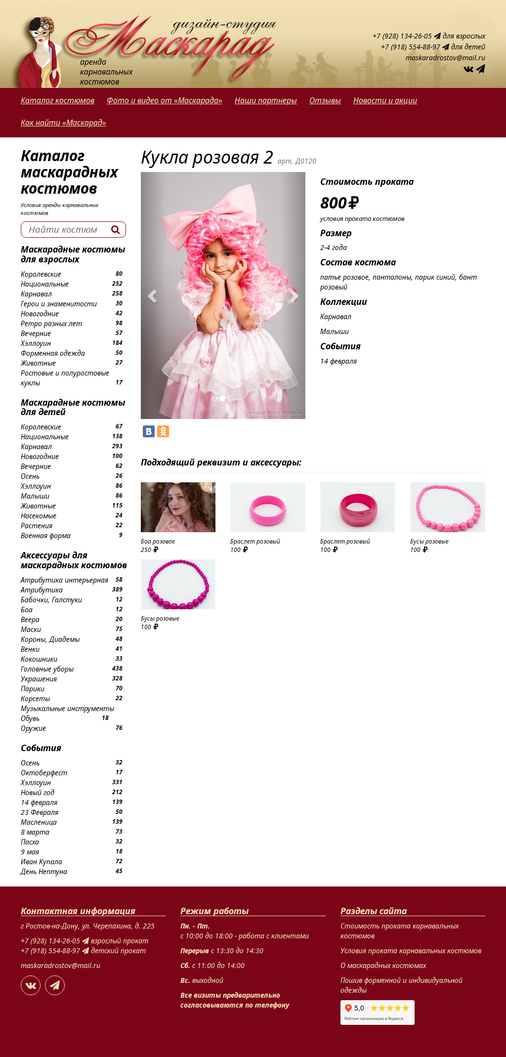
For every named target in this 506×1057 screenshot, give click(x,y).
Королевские (41, 274)
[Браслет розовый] (267, 507)
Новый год (37, 792)
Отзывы (325, 100)
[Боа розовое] (178, 507)
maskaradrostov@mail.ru (445, 57)
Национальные (45, 284)
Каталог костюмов (57, 100)
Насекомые (38, 515)
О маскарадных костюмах (383, 965)
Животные (38, 363)
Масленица (39, 822)
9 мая (30, 851)
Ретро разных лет (51, 323)
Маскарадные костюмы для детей (73, 407)
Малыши (35, 496)
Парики (32, 688)
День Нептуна (44, 871)
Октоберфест (44, 772)
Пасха (30, 841)
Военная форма (46, 535)
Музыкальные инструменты (67, 708)
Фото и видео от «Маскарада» (164, 100)
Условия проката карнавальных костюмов (410, 950)
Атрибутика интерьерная (64, 580)
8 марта (35, 832)
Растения (36, 525)
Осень (30, 476)
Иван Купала (41, 861)
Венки (30, 649)
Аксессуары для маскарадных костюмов (74, 560)
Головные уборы (47, 669)
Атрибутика (42, 589)
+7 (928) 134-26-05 (403, 36)
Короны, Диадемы (50, 639)
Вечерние (36, 333)
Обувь (30, 718)
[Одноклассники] (163, 431)
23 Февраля (39, 812)
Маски (31, 629)
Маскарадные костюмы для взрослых (73, 254)
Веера (30, 619)
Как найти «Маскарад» (63, 122)
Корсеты (35, 698)
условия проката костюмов (362, 218)
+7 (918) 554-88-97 (411, 46)
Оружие (33, 728)
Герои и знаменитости (59, 303)
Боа (27, 609)
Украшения (39, 678)
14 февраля (39, 802)
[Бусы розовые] (447, 507)
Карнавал (36, 293)
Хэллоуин (36, 343)
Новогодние (40, 313)
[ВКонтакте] (149, 431)
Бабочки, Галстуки (51, 599)
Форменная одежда (53, 353)
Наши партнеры (266, 100)
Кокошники (39, 659)
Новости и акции (385, 100)
